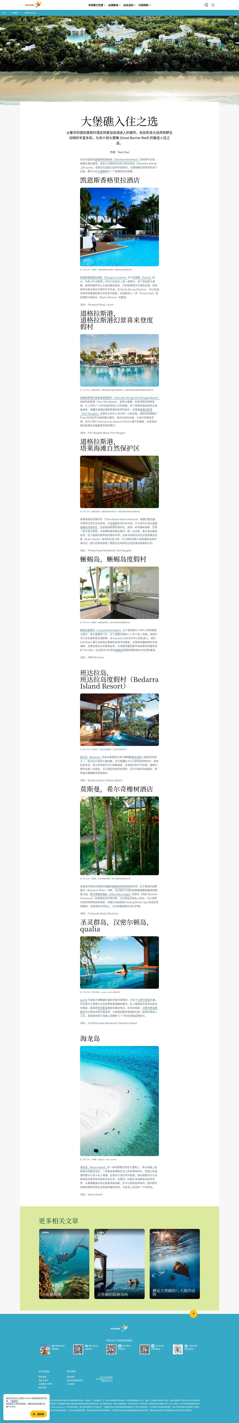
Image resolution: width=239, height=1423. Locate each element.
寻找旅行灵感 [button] (95, 5)
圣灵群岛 (102, 1008)
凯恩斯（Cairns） (142, 277)
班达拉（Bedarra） (91, 757)
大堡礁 (101, 171)
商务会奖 (71, 1377)
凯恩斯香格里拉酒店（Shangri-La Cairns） (104, 277)
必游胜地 (14, 13)
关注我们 (71, 1384)
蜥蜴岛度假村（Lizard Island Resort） (101, 630)
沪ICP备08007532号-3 (104, 1379)
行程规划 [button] (143, 5)
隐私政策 (42, 1377)
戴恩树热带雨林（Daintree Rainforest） (117, 159)
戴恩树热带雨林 (121, 886)
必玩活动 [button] (128, 5)
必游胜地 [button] (113, 5)
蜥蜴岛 (119, 650)
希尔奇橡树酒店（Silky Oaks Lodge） (111, 894)
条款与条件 (43, 1380)
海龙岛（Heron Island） (93, 1167)
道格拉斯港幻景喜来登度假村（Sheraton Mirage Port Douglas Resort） (120, 397)
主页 (4, 13)
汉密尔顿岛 (144, 1000)
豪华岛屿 (137, 757)
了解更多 (14, 1401)
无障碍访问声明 (45, 1384)
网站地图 (42, 1387)
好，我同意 (38, 1414)
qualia (83, 1000)
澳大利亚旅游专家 (75, 1380)
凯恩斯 (113, 523)
